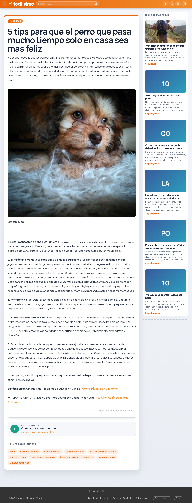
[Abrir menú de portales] (4, 3)
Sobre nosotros (143, 498)
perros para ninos (52, 451)
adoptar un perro (18, 457)
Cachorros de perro (29, 451)
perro (12, 451)
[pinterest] (178, 3)
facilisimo (23, 3)
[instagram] (184, 3)
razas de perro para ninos (43, 457)
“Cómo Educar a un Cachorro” (100, 388)
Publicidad (128, 498)
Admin (178, 498)
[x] (171, 3)
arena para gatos (107, 457)
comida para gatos (75, 451)
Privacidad (105, 498)
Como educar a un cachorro (39, 428)
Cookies (117, 498)
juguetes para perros (19, 462)
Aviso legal (93, 498)
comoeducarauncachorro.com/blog (37, 432)
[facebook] (165, 3)
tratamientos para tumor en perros (76, 457)
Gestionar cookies (162, 498)
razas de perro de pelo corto (103, 451)
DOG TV (12, 330)
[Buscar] (96, 4)
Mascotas (15, 21)
